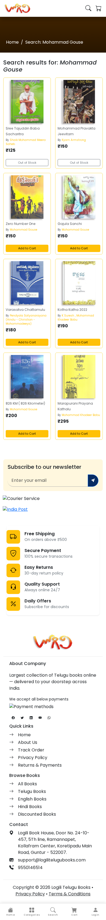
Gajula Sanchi (70, 223)
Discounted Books (37, 814)
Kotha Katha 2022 (72, 309)
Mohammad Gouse (23, 230)
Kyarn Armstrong (74, 140)
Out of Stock (27, 162)
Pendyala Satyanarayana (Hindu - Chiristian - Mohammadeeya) (26, 320)
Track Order (31, 750)
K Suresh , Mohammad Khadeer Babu (76, 318)
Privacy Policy (32, 757)
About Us (27, 742)
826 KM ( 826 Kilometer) (25, 403)
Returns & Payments (40, 765)
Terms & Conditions (70, 894)
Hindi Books (30, 806)
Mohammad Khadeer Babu (81, 415)
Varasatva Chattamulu (25, 309)
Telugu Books (32, 791)
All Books (27, 784)
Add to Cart (27, 248)
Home (12, 42)
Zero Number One (21, 223)
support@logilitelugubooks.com (52, 860)
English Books (32, 799)
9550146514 (30, 867)
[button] (31, 911)
